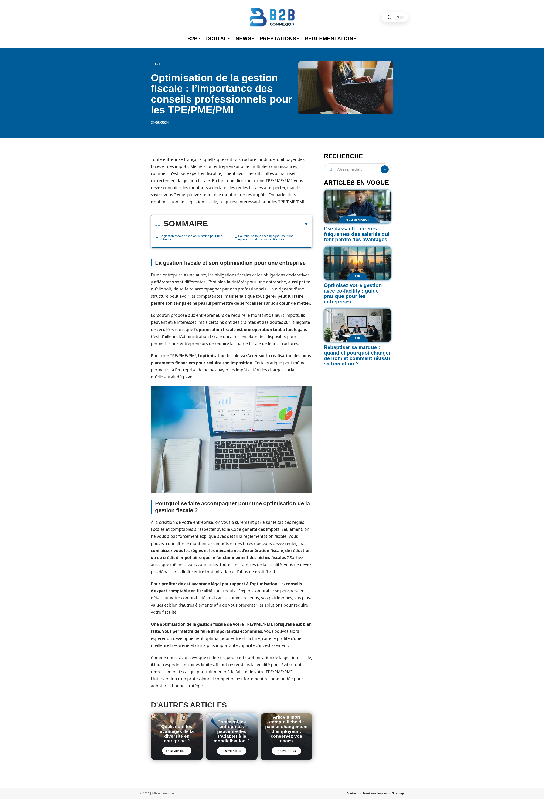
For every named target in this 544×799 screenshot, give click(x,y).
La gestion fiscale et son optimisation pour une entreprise (191, 237)
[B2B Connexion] (272, 17)
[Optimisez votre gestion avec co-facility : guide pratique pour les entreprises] (357, 263)
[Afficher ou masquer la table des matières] (258, 224)
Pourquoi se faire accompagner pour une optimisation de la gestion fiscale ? (265, 237)
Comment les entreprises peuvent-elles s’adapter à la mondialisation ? (232, 731)
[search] (389, 17)
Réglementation (358, 219)
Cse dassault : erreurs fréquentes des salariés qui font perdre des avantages (357, 234)
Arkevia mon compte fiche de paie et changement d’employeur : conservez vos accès (286, 728)
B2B (157, 64)
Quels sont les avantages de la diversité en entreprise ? (177, 733)
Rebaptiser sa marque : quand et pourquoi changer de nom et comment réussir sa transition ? (357, 355)
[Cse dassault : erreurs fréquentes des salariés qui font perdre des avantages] (357, 206)
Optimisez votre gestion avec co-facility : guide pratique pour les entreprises (353, 293)
